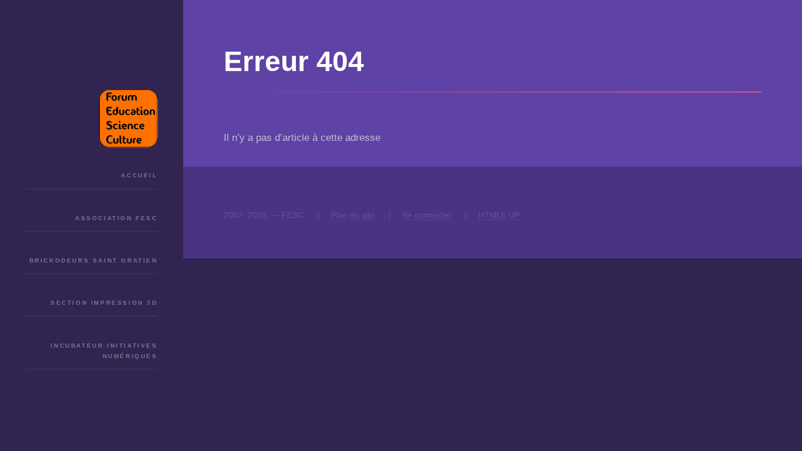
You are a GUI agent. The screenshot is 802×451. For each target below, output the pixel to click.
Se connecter (426, 215)
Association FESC (116, 218)
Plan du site (353, 215)
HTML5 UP (499, 215)
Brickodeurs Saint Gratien (93, 260)
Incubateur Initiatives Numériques (103, 350)
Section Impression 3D (103, 302)
